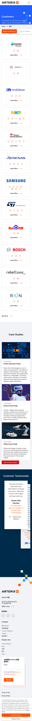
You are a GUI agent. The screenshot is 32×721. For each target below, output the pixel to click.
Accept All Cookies (16, 715)
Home (4, 26)
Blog (3, 646)
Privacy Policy (6, 696)
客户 (3, 651)
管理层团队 (5, 628)
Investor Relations (7, 631)
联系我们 (4, 636)
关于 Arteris (5, 626)
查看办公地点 (6, 606)
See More (5, 316)
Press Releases (6, 644)
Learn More (14, 55)
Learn (3, 654)
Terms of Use (6, 692)
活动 (3, 649)
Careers (4, 633)
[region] (16, 709)
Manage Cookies (16, 719)
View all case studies (10, 462)
